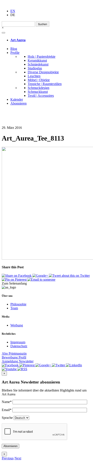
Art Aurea (18, 40)
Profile (14, 52)
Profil (14, 357)
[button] (8, 458)
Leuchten (34, 76)
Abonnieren (18, 103)
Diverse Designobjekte (43, 72)
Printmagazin (14, 353)
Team (14, 308)
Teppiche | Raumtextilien (45, 84)
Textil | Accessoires (41, 95)
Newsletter (18, 361)
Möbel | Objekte (39, 80)
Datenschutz (18, 346)
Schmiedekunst (38, 64)
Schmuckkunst (38, 91)
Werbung (16, 325)
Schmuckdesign (38, 88)
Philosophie (18, 304)
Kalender (16, 99)
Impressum (17, 342)
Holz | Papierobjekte (41, 56)
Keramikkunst (37, 60)
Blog (13, 49)
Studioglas (35, 68)
